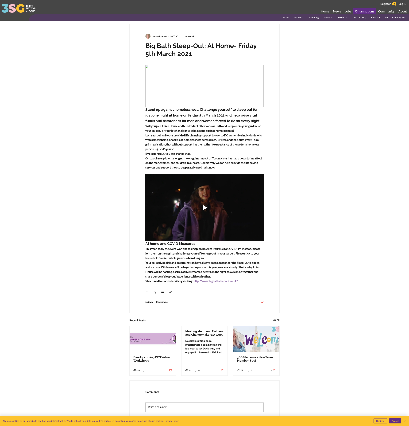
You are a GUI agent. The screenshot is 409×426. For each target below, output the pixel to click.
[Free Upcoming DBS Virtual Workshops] (153, 339)
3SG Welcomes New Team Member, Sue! (255, 359)
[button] (386, 11)
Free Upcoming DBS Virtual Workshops (151, 359)
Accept (395, 420)
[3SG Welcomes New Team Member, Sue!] (256, 339)
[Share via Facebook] (146, 291)
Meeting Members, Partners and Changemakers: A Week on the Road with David (204, 333)
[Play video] (204, 207)
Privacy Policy (172, 420)
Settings (380, 420)
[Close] (405, 420)
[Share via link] (170, 291)
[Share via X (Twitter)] (154, 291)
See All (276, 319)
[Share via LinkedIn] (162, 291)
